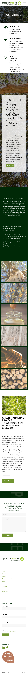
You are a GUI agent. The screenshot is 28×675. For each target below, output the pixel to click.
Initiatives (4, 576)
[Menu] (24, 3)
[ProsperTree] (11, 3)
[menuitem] (24, 3)
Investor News (7, 584)
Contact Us (4, 586)
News (3, 581)
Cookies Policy (5, 594)
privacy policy (13, 631)
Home (3, 571)
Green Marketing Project (7, 578)
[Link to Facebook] (25, 672)
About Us (4, 573)
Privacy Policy (5, 591)
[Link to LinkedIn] (22, 672)
